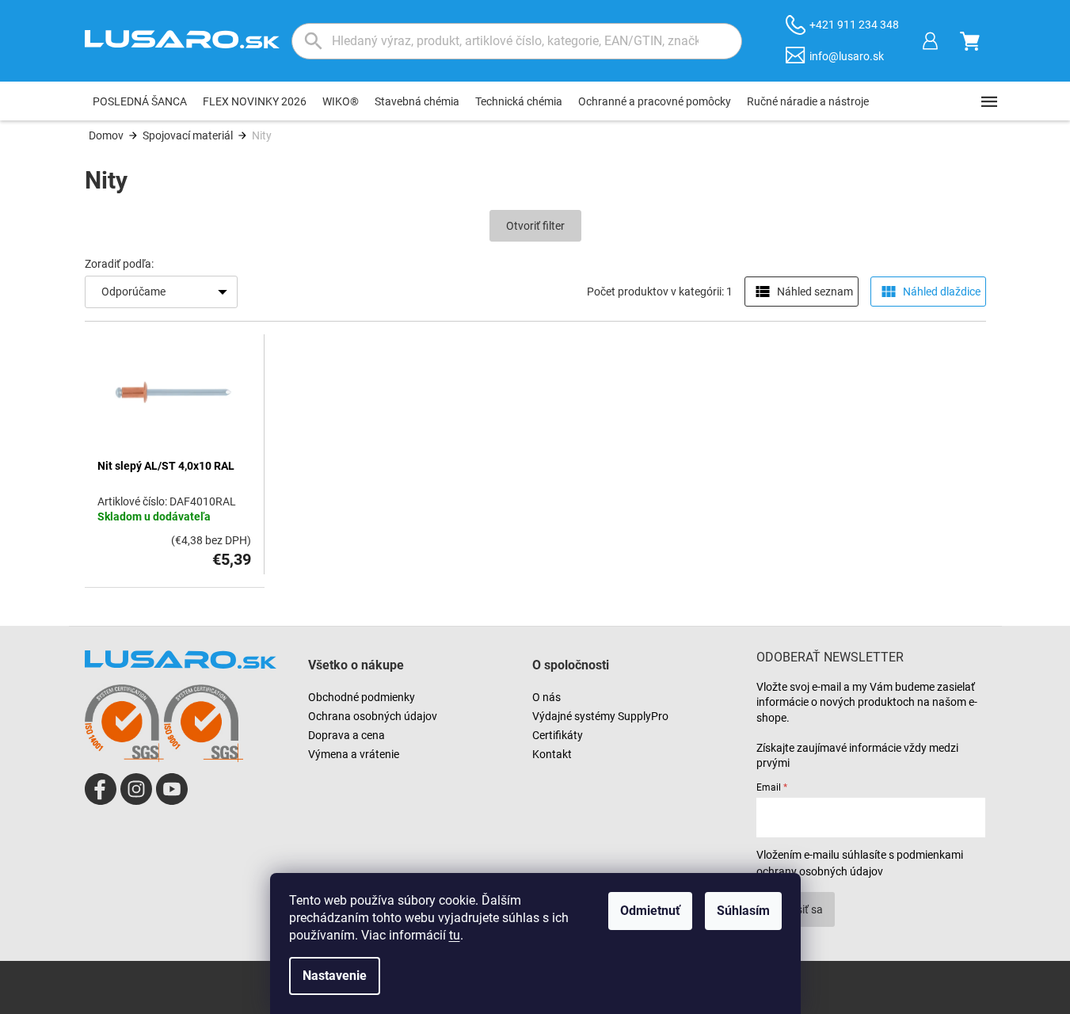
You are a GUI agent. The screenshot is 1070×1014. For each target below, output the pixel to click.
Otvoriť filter (535, 225)
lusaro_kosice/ (136, 789)
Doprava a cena (346, 735)
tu (454, 935)
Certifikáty (557, 735)
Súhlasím (743, 910)
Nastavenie (335, 975)
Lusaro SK (100, 789)
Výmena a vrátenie (353, 754)
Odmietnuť (650, 910)
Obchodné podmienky (361, 697)
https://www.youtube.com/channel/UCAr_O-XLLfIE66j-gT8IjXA (172, 789)
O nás (546, 697)
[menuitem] (140, 101)
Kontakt (552, 754)
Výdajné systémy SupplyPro (600, 716)
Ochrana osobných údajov (372, 716)
